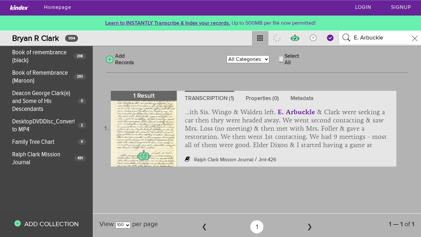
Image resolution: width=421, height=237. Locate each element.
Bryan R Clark (35, 38)
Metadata (301, 98)
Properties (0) (262, 98)
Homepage (57, 7)
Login (363, 7)
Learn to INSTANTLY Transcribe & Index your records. (167, 23)
